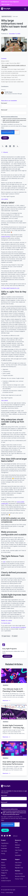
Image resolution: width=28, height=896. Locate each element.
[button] (25, 8)
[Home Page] (5, 8)
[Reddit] (13, 146)
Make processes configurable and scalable (13, 75)
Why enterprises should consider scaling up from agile (14, 66)
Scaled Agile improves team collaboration (12, 81)
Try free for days (5, 623)
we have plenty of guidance (18, 627)
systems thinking (5, 236)
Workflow (5, 685)
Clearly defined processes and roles (11, 79)
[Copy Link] (2, 146)
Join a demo (4, 199)
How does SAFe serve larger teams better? (13, 69)
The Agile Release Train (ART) (9, 77)
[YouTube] (10, 835)
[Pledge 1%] (15, 835)
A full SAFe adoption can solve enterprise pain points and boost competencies (14, 72)
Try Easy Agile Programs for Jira (10, 288)
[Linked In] (10, 146)
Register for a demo (6, 620)
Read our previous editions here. (9, 116)
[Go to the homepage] (5, 786)
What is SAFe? (5, 61)
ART (4, 561)
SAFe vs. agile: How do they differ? (10, 63)
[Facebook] (6, 146)
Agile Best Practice (6, 16)
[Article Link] (14, 676)
